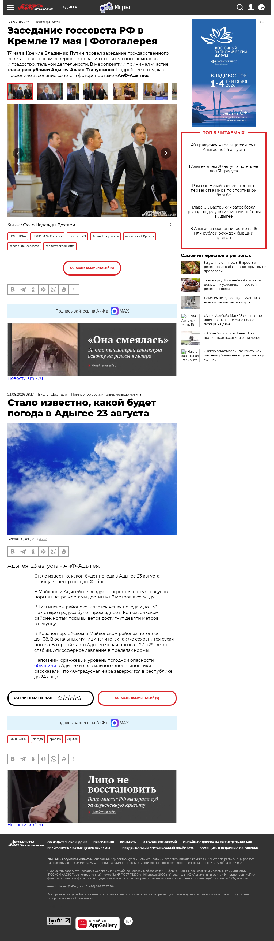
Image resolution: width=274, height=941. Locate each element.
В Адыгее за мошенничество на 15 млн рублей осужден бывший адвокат (223, 233)
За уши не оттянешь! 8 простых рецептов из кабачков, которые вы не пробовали (235, 267)
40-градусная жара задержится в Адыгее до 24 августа (224, 147)
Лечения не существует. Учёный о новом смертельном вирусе (232, 300)
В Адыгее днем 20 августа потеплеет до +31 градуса (223, 168)
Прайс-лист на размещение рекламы (78, 848)
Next (166, 153)
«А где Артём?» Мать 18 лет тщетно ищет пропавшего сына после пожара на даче (233, 320)
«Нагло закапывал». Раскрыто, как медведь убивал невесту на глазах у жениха (234, 355)
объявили (45, 665)
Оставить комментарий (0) (92, 268)
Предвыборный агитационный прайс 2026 (157, 848)
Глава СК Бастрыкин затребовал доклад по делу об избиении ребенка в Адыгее (224, 212)
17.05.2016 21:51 (18, 22)
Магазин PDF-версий (160, 842)
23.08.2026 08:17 (20, 394)
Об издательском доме (67, 842)
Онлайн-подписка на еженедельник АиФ (218, 842)
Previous (18, 153)
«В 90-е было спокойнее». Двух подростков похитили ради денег (232, 335)
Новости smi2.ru (25, 378)
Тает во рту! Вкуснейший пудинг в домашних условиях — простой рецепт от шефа (232, 284)
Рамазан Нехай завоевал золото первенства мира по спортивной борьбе (224, 190)
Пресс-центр (103, 842)
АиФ (16, 225)
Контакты (128, 842)
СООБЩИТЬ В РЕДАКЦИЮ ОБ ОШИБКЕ (229, 848)
